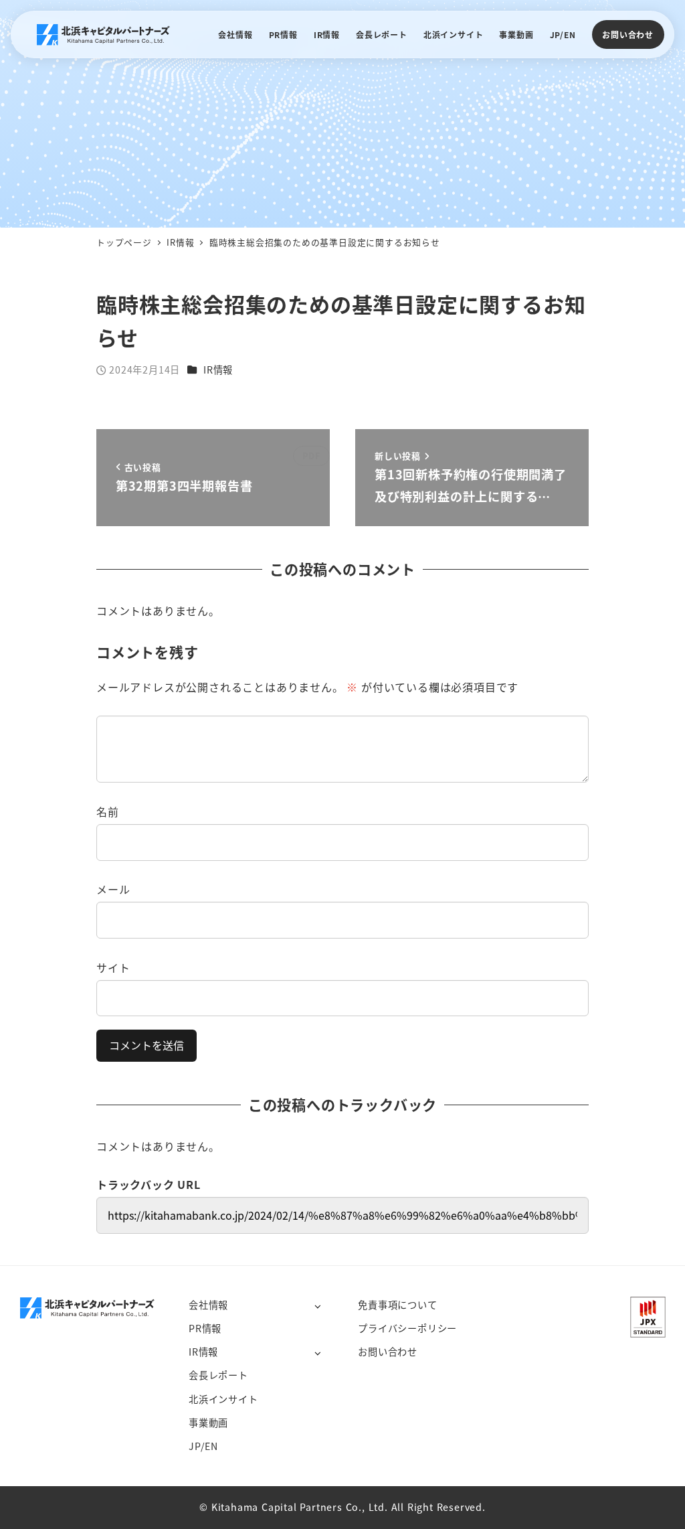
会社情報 (208, 1304)
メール (113, 889)
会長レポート (218, 1375)
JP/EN (203, 1446)
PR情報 (205, 1328)
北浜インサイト (223, 1399)
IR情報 (218, 369)
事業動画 (208, 1422)
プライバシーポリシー (407, 1328)
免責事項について (397, 1304)
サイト (113, 967)
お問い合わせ (628, 34)
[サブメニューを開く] (317, 1305)
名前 (107, 811)
